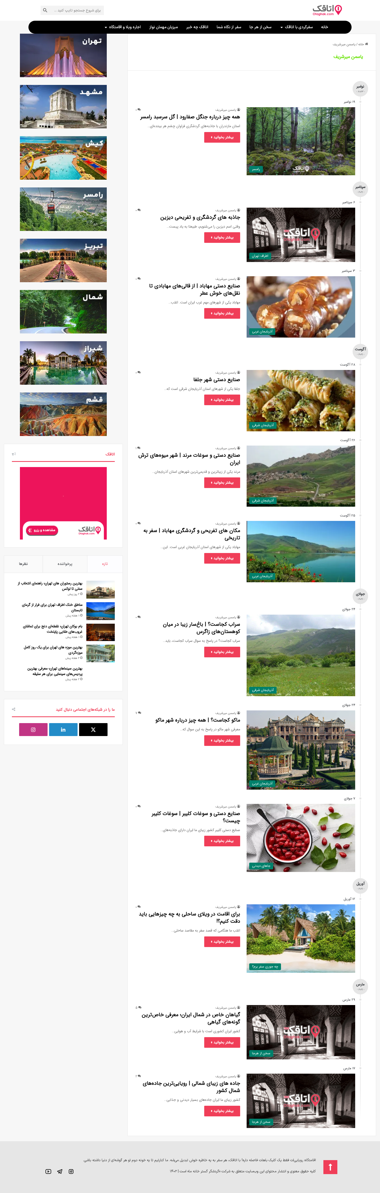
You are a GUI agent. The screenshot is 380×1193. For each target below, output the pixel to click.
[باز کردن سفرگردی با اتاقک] (282, 27)
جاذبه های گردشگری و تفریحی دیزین (200, 217)
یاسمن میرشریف (348, 56)
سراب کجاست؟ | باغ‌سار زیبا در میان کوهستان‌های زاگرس (201, 628)
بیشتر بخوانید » (222, 137)
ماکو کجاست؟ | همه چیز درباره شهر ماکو (197, 720)
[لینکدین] (63, 729)
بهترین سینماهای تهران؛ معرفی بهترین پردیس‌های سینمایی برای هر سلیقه (54, 671)
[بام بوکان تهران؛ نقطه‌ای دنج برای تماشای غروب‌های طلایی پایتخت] (100, 632)
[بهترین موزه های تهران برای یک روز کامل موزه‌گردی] (100, 653)
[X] (93, 729)
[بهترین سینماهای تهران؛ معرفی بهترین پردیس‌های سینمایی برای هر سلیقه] (100, 674)
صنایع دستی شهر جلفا (216, 380)
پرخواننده (65, 564)
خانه (361, 44)
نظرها (23, 564)
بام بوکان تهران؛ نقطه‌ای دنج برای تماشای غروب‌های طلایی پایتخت (52, 629)
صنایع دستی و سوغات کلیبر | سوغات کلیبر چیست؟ (196, 817)
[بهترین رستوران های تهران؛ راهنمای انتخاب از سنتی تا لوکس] (100, 590)
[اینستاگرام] (33, 729)
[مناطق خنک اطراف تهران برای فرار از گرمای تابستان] (100, 611)
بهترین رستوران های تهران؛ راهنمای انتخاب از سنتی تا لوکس (50, 586)
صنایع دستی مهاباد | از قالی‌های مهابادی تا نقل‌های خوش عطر (194, 289)
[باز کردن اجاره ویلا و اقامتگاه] (106, 27)
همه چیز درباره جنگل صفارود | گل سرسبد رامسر (190, 117)
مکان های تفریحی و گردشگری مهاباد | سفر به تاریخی (191, 534)
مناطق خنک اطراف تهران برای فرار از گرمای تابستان (52, 607)
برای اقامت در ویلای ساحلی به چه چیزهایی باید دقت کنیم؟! (189, 917)
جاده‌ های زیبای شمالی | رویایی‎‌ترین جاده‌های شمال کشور (191, 1087)
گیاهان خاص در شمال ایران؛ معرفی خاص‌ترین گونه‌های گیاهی (191, 1018)
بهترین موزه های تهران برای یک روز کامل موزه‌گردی (53, 650)
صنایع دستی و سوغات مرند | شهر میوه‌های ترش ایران (189, 459)
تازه (105, 564)
